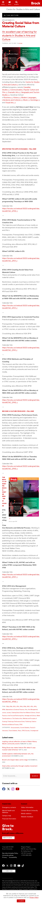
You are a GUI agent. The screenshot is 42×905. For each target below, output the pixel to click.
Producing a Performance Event (16, 721)
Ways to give (7, 837)
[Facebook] (3, 788)
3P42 (21, 706)
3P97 (28, 706)
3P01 (14, 706)
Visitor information (27, 807)
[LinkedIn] (15, 865)
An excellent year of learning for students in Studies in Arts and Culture (19, 35)
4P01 (31, 706)
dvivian (20, 43)
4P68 (3, 709)
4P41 (35, 706)
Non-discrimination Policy (10, 853)
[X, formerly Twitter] (8, 788)
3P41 (17, 706)
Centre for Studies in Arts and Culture (23, 9)
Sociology (34, 100)
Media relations (26, 813)
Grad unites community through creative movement (19, 766)
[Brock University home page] (35, 3)
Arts (26, 709)
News (19, 730)
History (16, 97)
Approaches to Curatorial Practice (15, 709)
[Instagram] (12, 788)
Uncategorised (34, 730)
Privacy (4, 857)
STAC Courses (26, 730)
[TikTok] (23, 865)
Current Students (24, 727)
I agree (21, 901)
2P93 (10, 706)
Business (7, 97)
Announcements (15, 727)
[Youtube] (17, 788)
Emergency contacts (9, 807)
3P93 (24, 706)
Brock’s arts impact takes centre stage (15, 760)
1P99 (7, 706)
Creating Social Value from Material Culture (23, 712)
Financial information (9, 819)
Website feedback (27, 817)
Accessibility (13, 857)
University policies (7, 855)
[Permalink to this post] (21, 70)
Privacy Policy (34, 897)
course (4, 712)
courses (9, 712)
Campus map (6, 816)
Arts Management (33, 709)
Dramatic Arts (13, 92)
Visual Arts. (9, 103)
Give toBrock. (8, 827)
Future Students (13, 730)
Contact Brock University (29, 810)
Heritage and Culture (30, 715)
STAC (20, 724)
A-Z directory (8, 871)
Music (25, 100)
